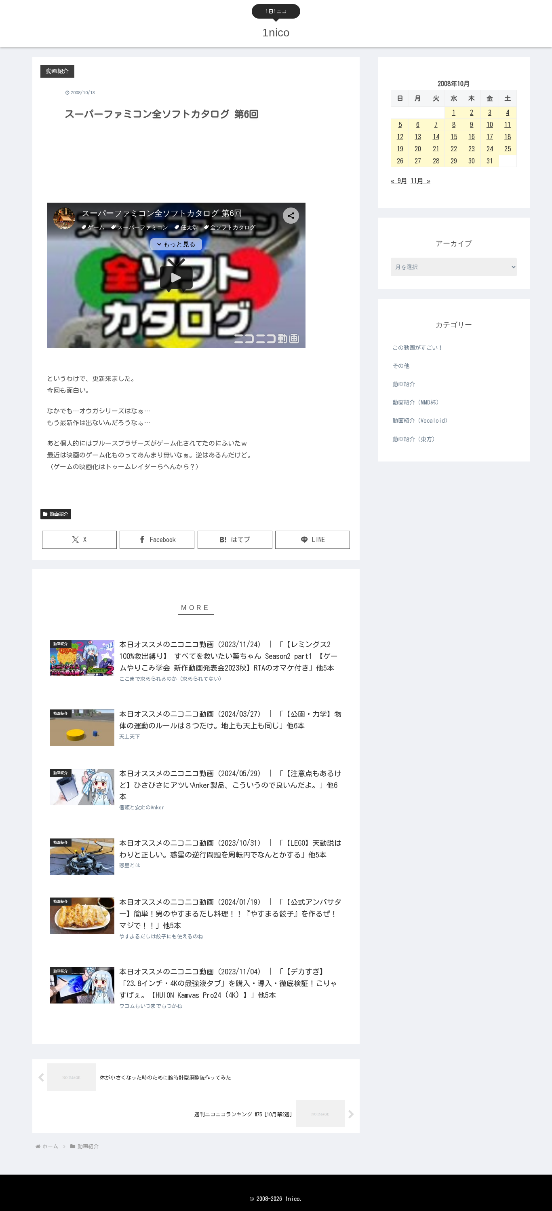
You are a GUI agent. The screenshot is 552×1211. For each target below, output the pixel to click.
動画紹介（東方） (415, 439)
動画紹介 (59, 513)
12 (400, 136)
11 (507, 124)
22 (454, 149)
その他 (400, 366)
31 (490, 161)
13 (418, 136)
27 (418, 161)
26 (400, 161)
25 (507, 149)
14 (436, 136)
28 (436, 161)
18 (507, 136)
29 (454, 161)
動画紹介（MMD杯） (417, 402)
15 (454, 136)
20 (418, 149)
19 (400, 149)
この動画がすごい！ (417, 348)
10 (490, 124)
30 (471, 161)
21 (436, 149)
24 (490, 149)
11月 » (420, 181)
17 (490, 136)
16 (471, 136)
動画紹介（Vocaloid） (421, 420)
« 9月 (399, 181)
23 (471, 149)
